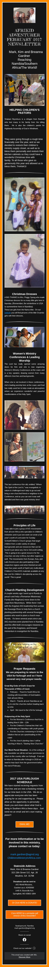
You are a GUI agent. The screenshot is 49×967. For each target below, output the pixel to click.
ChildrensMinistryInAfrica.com (24, 857)
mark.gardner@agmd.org (24, 854)
